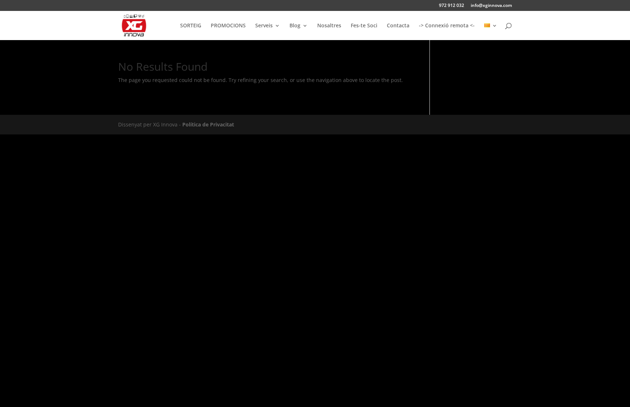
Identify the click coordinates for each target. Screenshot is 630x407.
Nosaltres (329, 26)
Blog (294, 26)
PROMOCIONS (228, 26)
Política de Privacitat (208, 124)
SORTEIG (190, 26)
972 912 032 (451, 5)
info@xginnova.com (491, 5)
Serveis (264, 26)
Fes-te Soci (364, 26)
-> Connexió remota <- (447, 26)
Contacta (398, 26)
